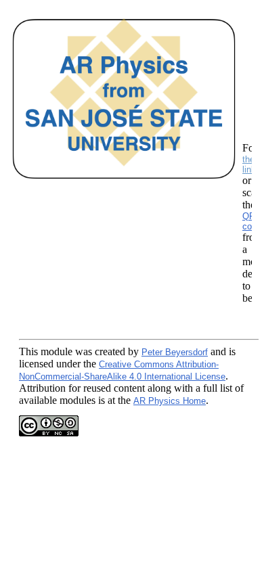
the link (249, 164)
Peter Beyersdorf (174, 352)
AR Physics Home (169, 401)
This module (45, 351)
